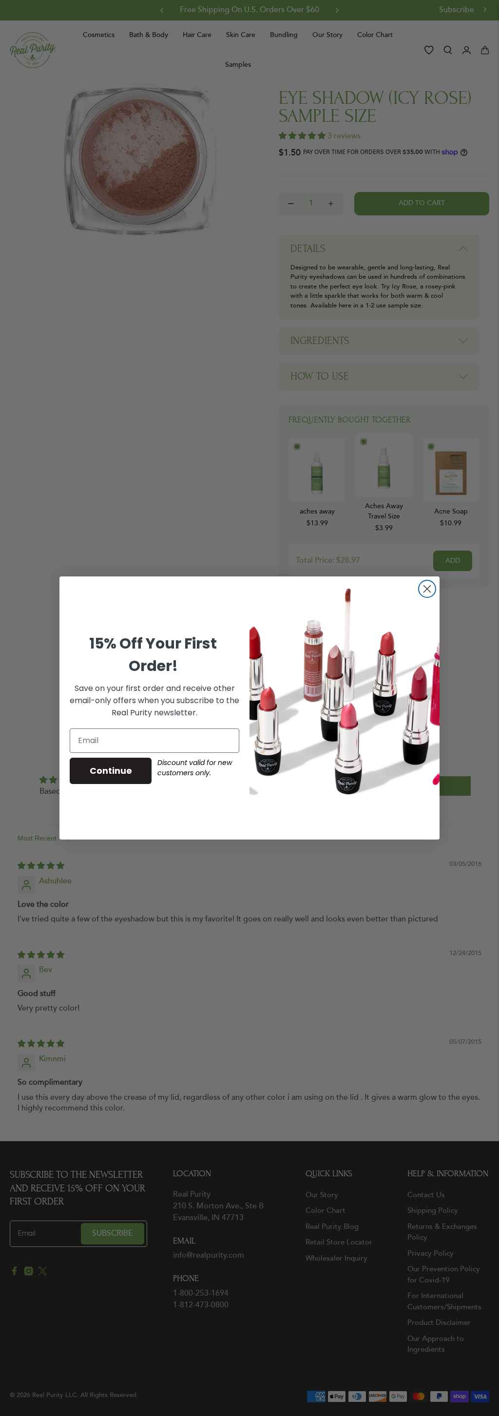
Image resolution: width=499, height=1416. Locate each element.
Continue (111, 771)
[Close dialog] (427, 588)
